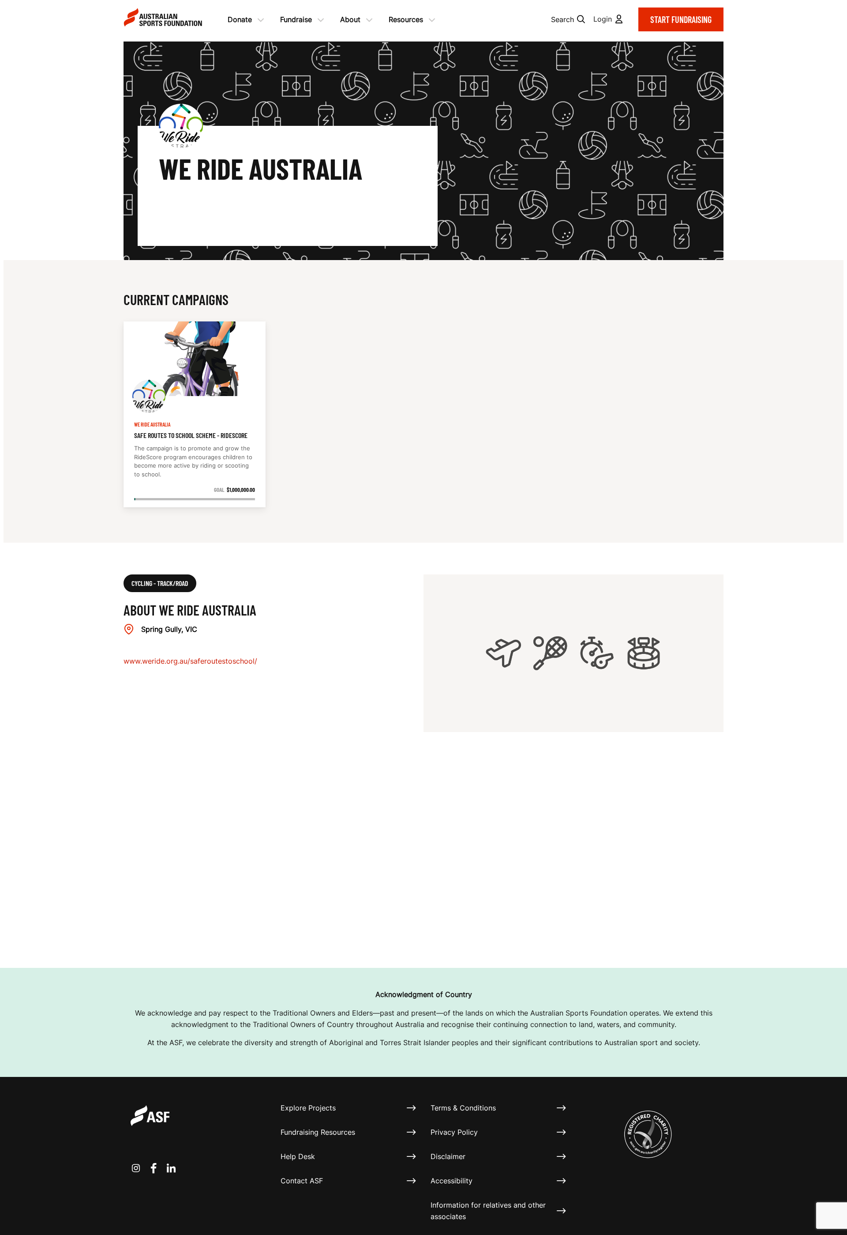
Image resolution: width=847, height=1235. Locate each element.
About (350, 19)
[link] (195, 414)
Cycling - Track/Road (159, 583)
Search (562, 19)
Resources (406, 19)
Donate (240, 19)
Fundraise (296, 19)
